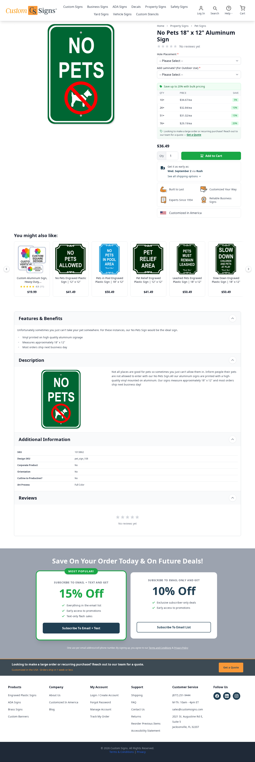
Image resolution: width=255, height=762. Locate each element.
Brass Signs (15, 709)
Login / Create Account (104, 695)
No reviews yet (189, 46)
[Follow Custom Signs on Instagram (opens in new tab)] (236, 696)
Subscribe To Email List (174, 627)
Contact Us (138, 709)
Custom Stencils (147, 14)
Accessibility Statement (145, 730)
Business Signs (97, 7)
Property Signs (155, 7)
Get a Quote (231, 667)
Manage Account (100, 709)
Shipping (137, 695)
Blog (52, 709)
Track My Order (99, 716)
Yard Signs (101, 14)
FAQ (133, 702)
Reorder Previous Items (146, 723)
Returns (136, 716)
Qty (161, 156)
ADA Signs (120, 7)
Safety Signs (179, 7)
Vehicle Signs (122, 14)
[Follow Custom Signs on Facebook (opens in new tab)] (217, 696)
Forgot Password (100, 702)
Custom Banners (18, 716)
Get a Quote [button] (194, 134)
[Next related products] (248, 269)
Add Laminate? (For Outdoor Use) (178, 68)
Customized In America (63, 702)
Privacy (141, 752)
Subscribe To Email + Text (81, 628)
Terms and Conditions (160, 647)
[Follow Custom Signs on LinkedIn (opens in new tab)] (227, 696)
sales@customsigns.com (187, 709)
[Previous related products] (7, 269)
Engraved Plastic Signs (22, 695)
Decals (136, 7)
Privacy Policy (181, 647)
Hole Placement (168, 54)
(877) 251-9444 (181, 695)
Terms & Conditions (121, 752)
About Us (54, 695)
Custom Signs (73, 7)
